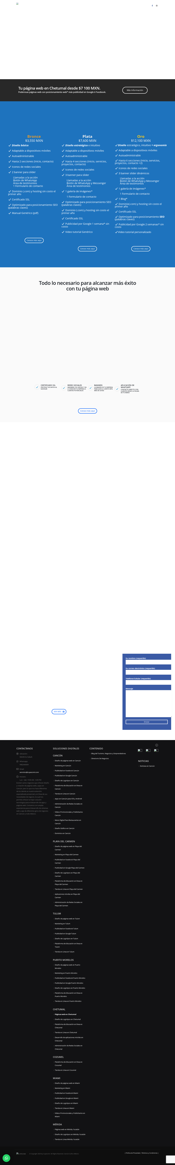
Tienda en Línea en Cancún (65, 794)
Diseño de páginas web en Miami (67, 1083)
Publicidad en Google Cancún (66, 776)
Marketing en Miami (62, 1088)
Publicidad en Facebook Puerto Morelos (70, 978)
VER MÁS (58, 711)
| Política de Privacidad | (133, 1153)
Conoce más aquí (34, 240)
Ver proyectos (45, 470)
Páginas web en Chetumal (65, 1014)
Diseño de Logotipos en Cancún (67, 781)
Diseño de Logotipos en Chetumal (68, 1019)
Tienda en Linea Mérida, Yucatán (67, 1139)
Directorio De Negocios (100, 758)
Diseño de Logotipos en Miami (66, 1103)
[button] (6, 1158)
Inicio (45, 5)
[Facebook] (152, 5)
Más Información (135, 90)
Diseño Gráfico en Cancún (64, 828)
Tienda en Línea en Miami (64, 1108)
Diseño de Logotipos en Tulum (66, 939)
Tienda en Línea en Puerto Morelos (68, 1001)
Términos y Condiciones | (150, 1153)
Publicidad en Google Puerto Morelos (69, 983)
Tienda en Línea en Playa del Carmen (69, 889)
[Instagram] (156, 5)
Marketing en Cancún (63, 766)
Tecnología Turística (114, 5)
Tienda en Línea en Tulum (64, 952)
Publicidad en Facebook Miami (66, 1093)
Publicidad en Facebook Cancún (67, 771)
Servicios (56, 5)
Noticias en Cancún (147, 766)
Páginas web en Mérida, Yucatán (67, 1129)
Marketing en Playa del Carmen (67, 854)
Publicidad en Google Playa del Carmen (69, 868)
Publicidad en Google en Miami (66, 1098)
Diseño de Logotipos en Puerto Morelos (70, 988)
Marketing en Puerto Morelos (66, 973)
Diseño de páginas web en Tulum (67, 919)
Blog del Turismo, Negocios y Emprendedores (108, 753)
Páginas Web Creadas (93, 5)
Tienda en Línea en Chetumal (66, 1032)
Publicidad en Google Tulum (65, 934)
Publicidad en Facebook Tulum (66, 929)
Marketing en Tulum (62, 924)
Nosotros (131, 5)
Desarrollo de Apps (71, 5)
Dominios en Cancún (63, 833)
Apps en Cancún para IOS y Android (68, 799)
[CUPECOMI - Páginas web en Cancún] (25, 5)
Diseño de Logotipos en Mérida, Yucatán (70, 1134)
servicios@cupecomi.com (29, 772)
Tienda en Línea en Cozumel (65, 1070)
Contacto (144, 5)
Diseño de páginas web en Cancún (68, 761)
